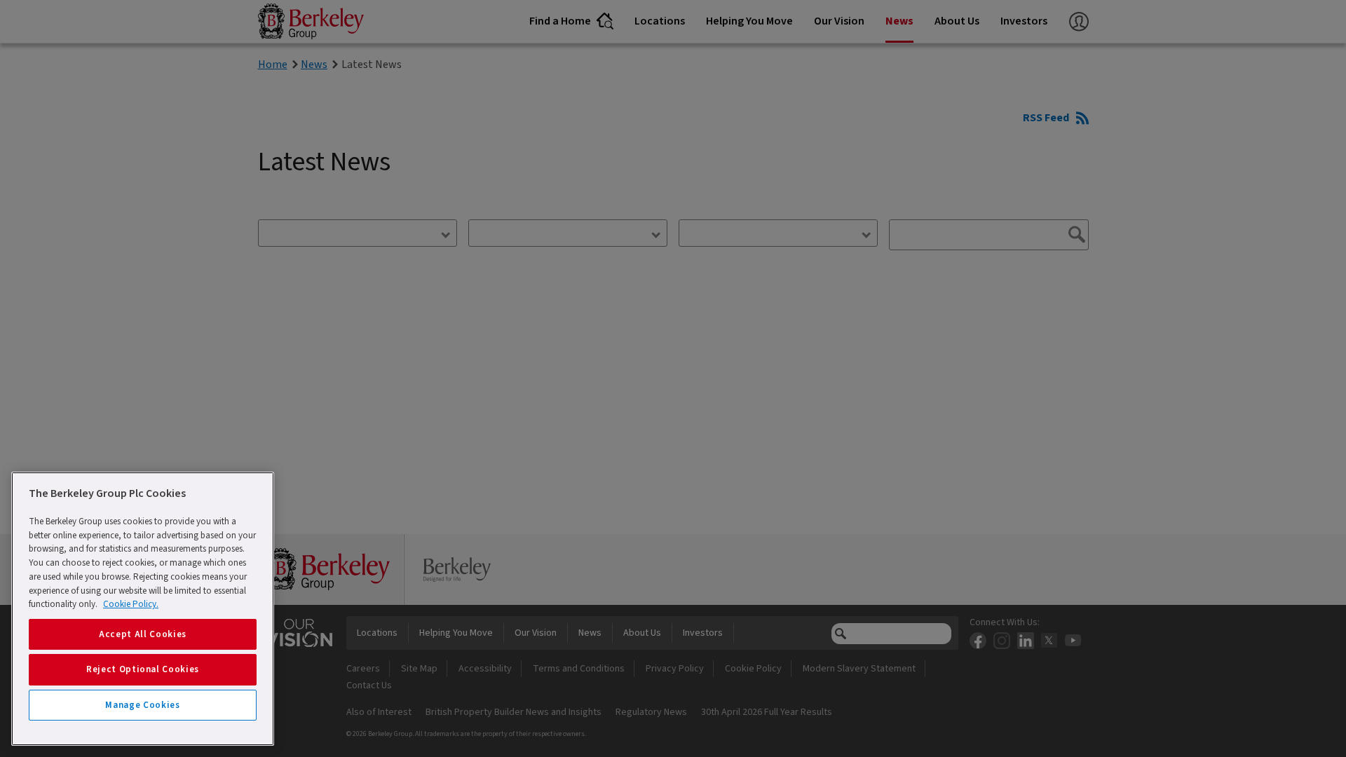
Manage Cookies (142, 705)
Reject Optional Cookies (142, 669)
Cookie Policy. (130, 604)
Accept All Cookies (142, 634)
